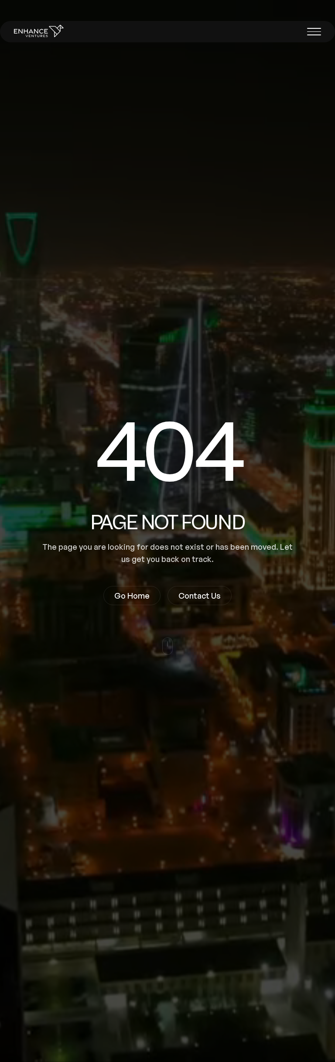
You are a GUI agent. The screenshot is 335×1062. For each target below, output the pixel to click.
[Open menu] (314, 31)
